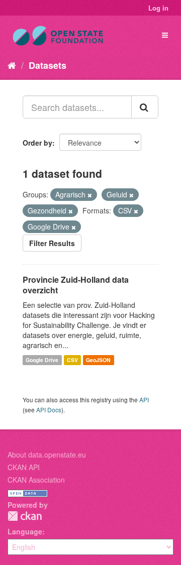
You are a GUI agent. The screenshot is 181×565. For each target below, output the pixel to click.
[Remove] (89, 195)
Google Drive (42, 360)
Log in (158, 8)
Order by (37, 143)
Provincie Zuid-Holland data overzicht (76, 285)
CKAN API (24, 467)
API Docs (48, 409)
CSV (72, 360)
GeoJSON (98, 360)
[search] (144, 107)
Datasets (47, 65)
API (144, 399)
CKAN (25, 516)
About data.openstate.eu (47, 454)
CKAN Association (36, 480)
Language (25, 531)
